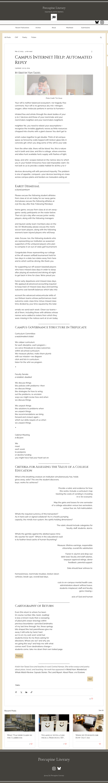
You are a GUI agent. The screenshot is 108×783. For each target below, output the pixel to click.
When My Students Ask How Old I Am (87, 736)
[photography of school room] (20, 722)
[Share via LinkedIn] (26, 692)
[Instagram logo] (102, 22)
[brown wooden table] (54, 722)
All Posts (7, 37)
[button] (101, 37)
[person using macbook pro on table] (88, 722)
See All (101, 710)
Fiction (33, 37)
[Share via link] (31, 692)
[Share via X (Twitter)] (21, 692)
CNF (16, 37)
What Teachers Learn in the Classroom (19, 736)
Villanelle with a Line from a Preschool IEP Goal (53, 736)
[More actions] (91, 51)
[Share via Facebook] (16, 692)
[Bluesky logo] (97, 22)
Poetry (24, 37)
